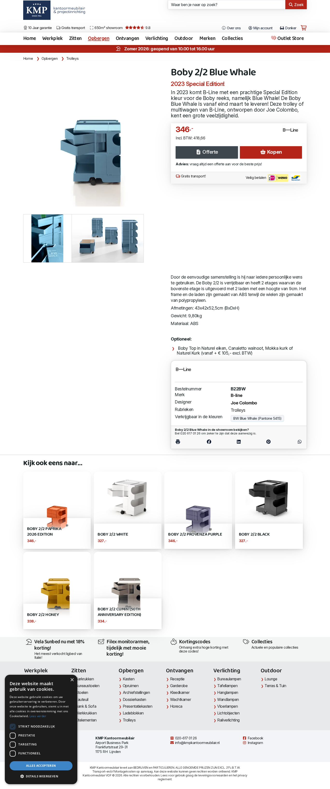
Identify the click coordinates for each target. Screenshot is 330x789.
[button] (41, 776)
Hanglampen (227, 692)
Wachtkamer (180, 699)
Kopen (274, 152)
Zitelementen (86, 720)
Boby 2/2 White (113, 534)
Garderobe (179, 685)
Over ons (233, 28)
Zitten (75, 38)
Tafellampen (227, 685)
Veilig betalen (256, 177)
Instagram (255, 743)
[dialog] (41, 729)
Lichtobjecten (228, 713)
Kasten (128, 678)
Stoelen (81, 692)
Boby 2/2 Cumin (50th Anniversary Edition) (119, 612)
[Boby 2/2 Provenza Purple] (198, 505)
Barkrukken (84, 678)
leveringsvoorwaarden (213, 775)
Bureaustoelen (87, 685)
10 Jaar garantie (40, 28)
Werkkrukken (86, 713)
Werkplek (52, 38)
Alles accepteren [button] (41, 766)
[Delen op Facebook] (209, 442)
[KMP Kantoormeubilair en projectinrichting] (68, 12)
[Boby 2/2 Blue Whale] (94, 135)
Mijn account (262, 28)
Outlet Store (290, 38)
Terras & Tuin (275, 685)
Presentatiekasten (137, 706)
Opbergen (98, 38)
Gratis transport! (193, 176)
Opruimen (130, 685)
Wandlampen (228, 699)
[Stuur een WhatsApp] (292, 442)
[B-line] (292, 132)
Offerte (209, 152)
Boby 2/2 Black (254, 534)
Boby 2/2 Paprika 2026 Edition (44, 531)
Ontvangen (127, 38)
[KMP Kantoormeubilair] (36, 12)
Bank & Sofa (85, 706)
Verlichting (156, 38)
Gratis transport (73, 28)
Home (29, 38)
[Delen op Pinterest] (268, 442)
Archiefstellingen (136, 692)
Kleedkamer (180, 692)
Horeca (176, 706)
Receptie (177, 678)
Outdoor (183, 38)
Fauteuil (81, 699)
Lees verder (37, 716)
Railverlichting (228, 720)
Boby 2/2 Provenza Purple (195, 534)
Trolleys (72, 58)
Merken (207, 38)
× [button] (72, 680)
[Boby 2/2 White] (128, 496)
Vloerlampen (227, 706)
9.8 (148, 28)
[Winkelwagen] (304, 28)
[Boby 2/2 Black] (269, 496)
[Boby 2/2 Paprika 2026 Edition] (57, 505)
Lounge (271, 678)
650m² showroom (108, 28)
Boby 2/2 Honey (43, 615)
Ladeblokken (133, 713)
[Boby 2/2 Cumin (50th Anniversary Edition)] (128, 585)
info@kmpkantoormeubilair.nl (197, 743)
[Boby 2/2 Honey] (57, 585)
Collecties (232, 38)
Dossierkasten (134, 699)
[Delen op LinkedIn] (238, 442)
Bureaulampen (229, 678)
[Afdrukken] (184, 442)
